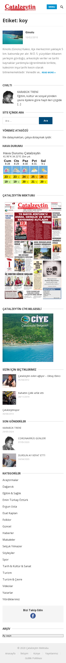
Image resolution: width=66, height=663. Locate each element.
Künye (36, 653)
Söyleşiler (9, 553)
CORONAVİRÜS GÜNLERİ (32, 438)
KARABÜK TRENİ (12, 427)
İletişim (24, 653)
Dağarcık (8, 486)
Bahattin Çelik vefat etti (31, 393)
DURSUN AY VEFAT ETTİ (31, 455)
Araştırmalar (10, 480)
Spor (6, 559)
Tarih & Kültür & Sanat (17, 566)
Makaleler (9, 540)
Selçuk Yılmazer (12, 546)
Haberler (8, 533)
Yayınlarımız (51, 653)
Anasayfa (10, 653)
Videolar (8, 586)
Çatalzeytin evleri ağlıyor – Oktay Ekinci (39, 376)
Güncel (7, 526)
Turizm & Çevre (12, 579)
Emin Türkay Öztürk (15, 500)
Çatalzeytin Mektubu (37, 648)
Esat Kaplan (10, 513)
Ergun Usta (10, 506)
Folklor (7, 520)
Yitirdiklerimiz (11, 599)
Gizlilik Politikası (33, 658)
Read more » (49, 72)
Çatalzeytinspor (11, 410)
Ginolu (29, 32)
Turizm (7, 573)
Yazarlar (8, 593)
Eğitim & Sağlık (12, 493)
